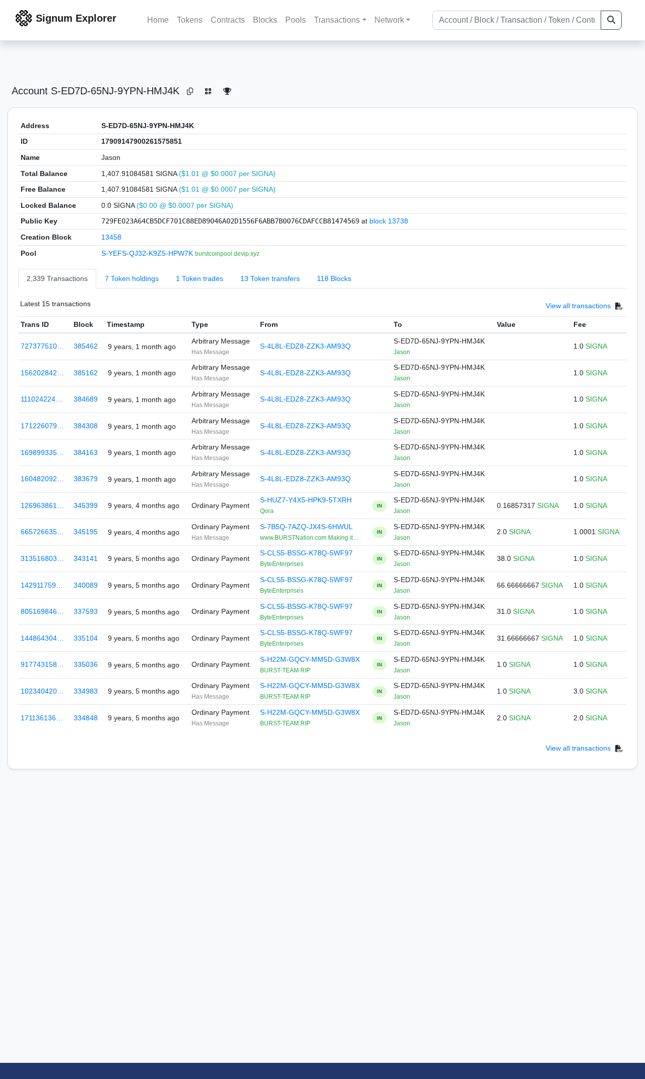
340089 (86, 585)
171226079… (42, 426)
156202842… (42, 373)
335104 (86, 638)
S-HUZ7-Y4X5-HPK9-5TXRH (306, 500)
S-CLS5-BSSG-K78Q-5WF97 (306, 553)
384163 (86, 452)
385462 (86, 346)
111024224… (41, 399)
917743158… (42, 664)
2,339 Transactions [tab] (57, 278)
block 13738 (388, 221)
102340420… (42, 691)
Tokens (190, 20)
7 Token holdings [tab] (132, 278)
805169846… (42, 611)
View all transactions (578, 306)
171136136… (42, 718)
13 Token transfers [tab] (270, 278)
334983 (86, 691)
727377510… (42, 346)
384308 (86, 426)
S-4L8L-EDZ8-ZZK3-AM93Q (305, 346)
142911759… (42, 585)
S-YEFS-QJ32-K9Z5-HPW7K (148, 253)
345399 (86, 505)
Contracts (228, 20)
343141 (86, 558)
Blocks (265, 20)
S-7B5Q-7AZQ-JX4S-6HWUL (306, 527)
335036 (86, 664)
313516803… (42, 558)
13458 (111, 237)
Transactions (337, 20)
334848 (86, 718)
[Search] (611, 20)
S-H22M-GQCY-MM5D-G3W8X (310, 659)
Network (389, 20)
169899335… (42, 452)
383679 (86, 479)
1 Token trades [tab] (199, 278)
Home (158, 20)
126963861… (42, 505)
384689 (86, 399)
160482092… (42, 479)
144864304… (42, 638)
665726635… (42, 532)
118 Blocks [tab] (334, 278)
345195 (86, 532)
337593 (86, 611)
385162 (86, 373)
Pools (295, 20)
